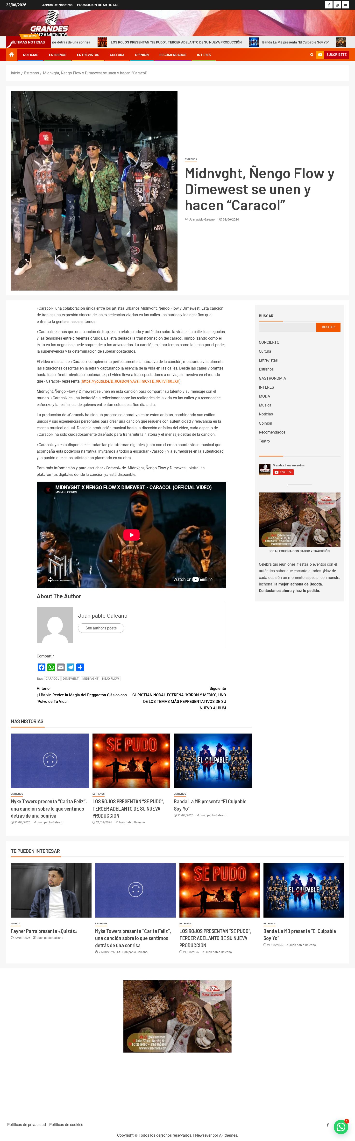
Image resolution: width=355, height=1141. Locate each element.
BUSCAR (328, 327)
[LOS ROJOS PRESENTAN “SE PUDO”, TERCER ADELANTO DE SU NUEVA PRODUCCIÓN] (131, 761)
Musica (265, 405)
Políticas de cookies (66, 1124)
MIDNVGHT (90, 678)
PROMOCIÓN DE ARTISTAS (98, 5)
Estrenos (57, 55)
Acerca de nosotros (57, 5)
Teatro (264, 441)
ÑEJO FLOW (110, 678)
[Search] (312, 54)
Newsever (203, 1135)
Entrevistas (88, 55)
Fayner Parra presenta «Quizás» (44, 931)
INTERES (204, 55)
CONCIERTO (269, 342)
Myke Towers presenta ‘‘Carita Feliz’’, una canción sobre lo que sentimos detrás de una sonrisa (49, 808)
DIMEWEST (71, 678)
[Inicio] (11, 55)
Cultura (117, 55)
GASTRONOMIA (272, 378)
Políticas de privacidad (26, 1124)
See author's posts (101, 628)
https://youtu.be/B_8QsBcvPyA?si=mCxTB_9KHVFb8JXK (130, 381)
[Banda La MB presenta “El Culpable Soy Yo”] (213, 761)
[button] (341, 1127)
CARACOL (52, 678)
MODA (264, 396)
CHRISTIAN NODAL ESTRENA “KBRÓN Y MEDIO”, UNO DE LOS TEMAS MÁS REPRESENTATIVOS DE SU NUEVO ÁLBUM (179, 698)
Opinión (142, 55)
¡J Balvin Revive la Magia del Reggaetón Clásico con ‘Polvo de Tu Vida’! (82, 695)
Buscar (266, 316)
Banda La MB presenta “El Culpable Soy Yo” (242, 42)
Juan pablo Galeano (202, 219)
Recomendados (172, 55)
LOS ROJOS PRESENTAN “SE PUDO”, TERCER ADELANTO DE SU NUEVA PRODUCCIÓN (122, 42)
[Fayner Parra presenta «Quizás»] (51, 890)
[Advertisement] (62, 1043)
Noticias (30, 55)
